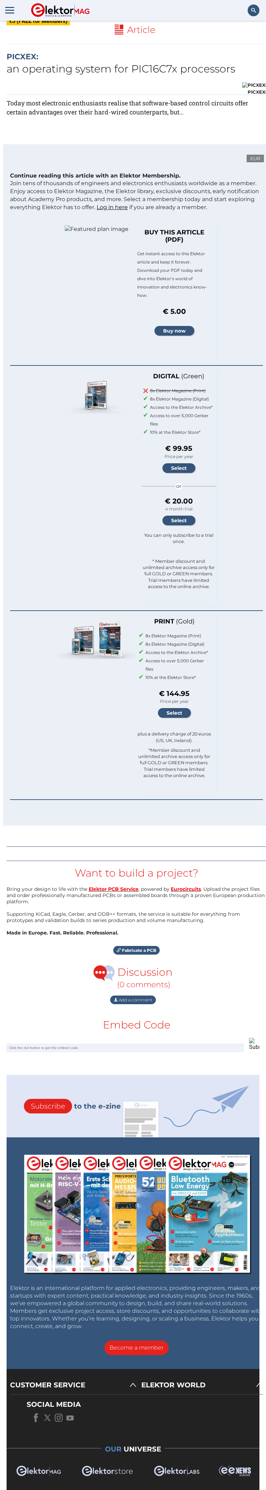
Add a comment (135, 999)
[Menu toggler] (10, 10)
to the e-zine (76, 1106)
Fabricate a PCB (138, 950)
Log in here (112, 207)
